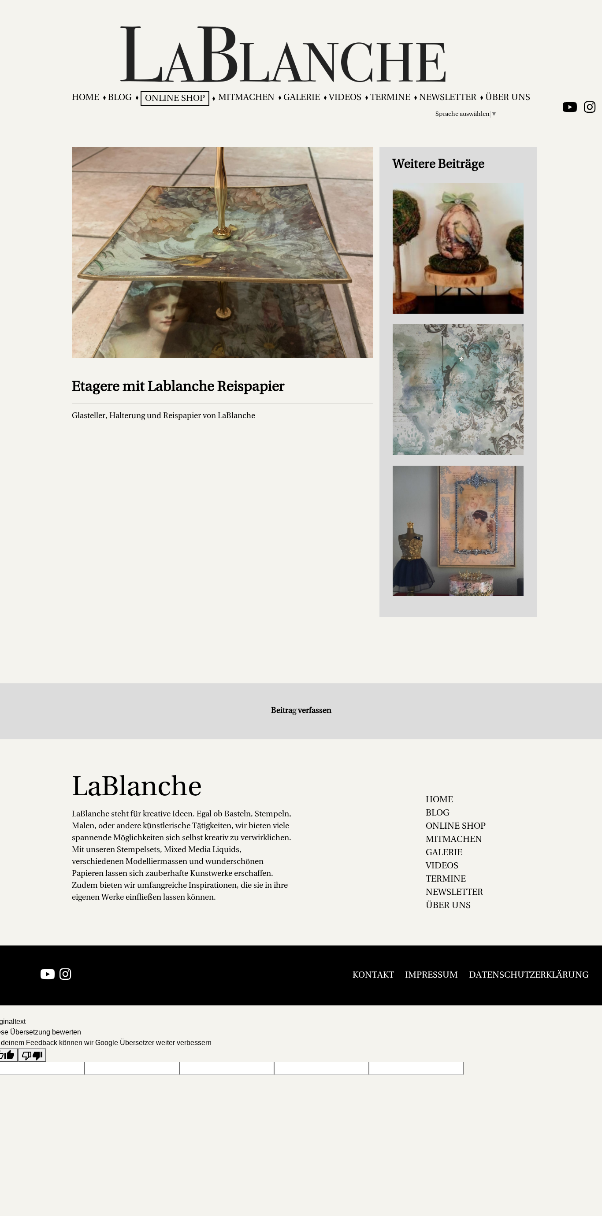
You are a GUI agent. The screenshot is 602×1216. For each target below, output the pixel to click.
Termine (390, 97)
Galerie (301, 97)
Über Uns (507, 97)
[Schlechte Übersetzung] (32, 1055)
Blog (120, 97)
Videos (345, 97)
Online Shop (175, 98)
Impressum (431, 975)
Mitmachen (246, 97)
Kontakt (373, 975)
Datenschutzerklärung (529, 975)
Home (85, 97)
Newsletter (447, 97)
